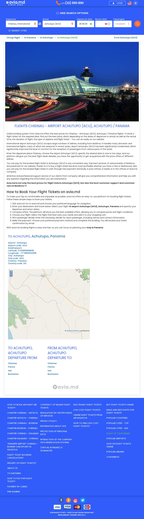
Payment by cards (17, 486)
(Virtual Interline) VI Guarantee (51, 449)
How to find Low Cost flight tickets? (86, 424)
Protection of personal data (53, 433)
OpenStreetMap (73, 331)
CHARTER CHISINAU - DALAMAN (22, 433)
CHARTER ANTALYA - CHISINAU (22, 417)
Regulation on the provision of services (56, 414)
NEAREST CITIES (19, 30)
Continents (112, 456)
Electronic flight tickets (87, 404)
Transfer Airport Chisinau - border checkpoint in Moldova (22, 446)
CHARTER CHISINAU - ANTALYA (22, 412)
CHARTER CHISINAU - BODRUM (22, 423)
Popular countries (117, 417)
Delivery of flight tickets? (21, 462)
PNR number (13, 491)
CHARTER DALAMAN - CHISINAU (22, 438)
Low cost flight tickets (86, 409)
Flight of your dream (118, 433)
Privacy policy (48, 420)
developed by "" (72, 515)
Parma (11, 366)
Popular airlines (115, 451)
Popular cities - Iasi (117, 428)
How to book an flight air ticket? (22, 406)
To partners (14, 473)
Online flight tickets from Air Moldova (87, 416)
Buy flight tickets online (120, 404)
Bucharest (13, 374)
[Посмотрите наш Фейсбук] (61, 500)
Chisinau (12, 363)
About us (12, 468)
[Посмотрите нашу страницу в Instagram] (75, 500)
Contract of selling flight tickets (55, 406)
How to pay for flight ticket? (19, 480)
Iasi (10, 370)
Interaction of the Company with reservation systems (56, 441)
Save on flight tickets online (118, 445)
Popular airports (116, 438)
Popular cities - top (117, 423)
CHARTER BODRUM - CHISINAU (22, 428)
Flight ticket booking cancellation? (19, 456)
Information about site (53, 426)
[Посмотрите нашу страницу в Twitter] (82, 500)
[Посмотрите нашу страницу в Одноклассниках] (68, 500)
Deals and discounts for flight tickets (120, 411)
